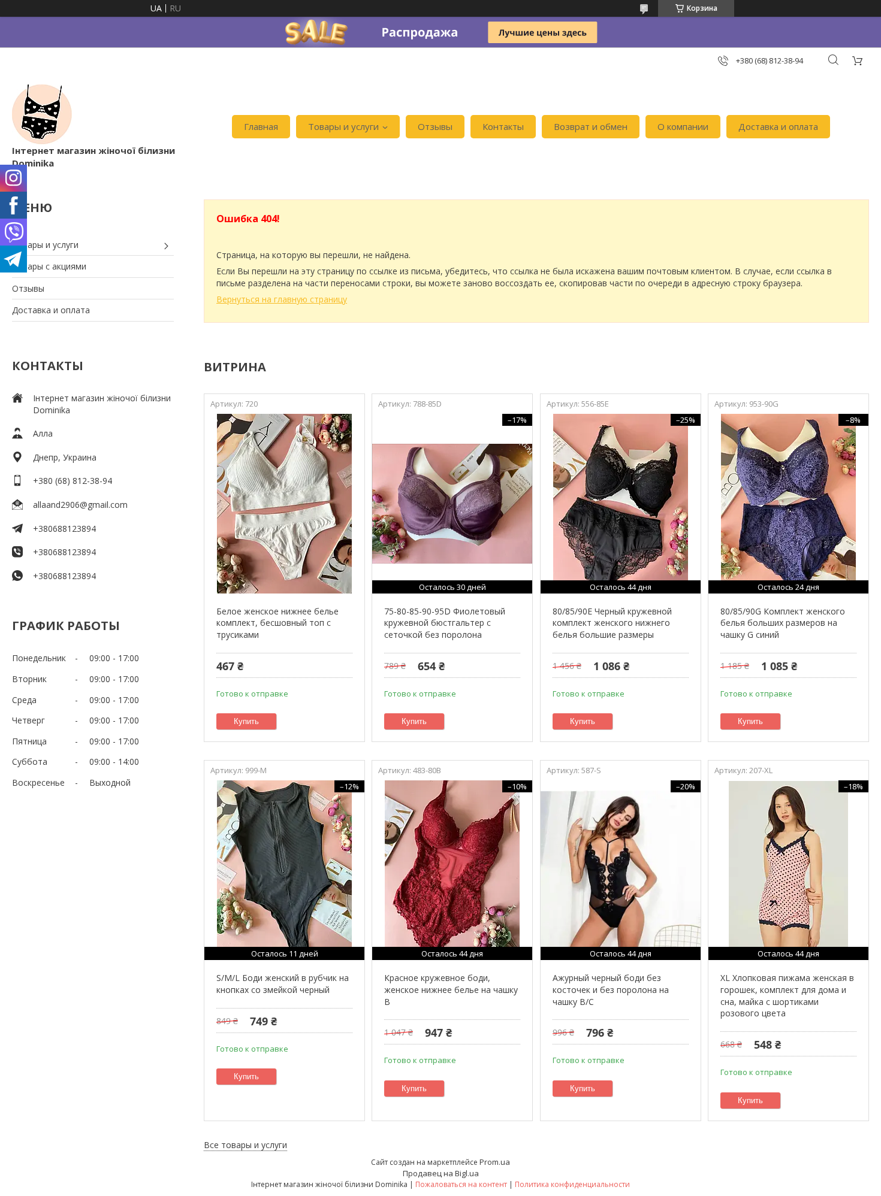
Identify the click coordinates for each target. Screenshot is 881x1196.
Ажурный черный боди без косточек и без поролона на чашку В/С (611, 989)
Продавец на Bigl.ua (441, 1173)
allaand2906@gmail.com (80, 504)
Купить (246, 721)
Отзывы (435, 126)
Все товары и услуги (245, 1144)
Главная (261, 126)
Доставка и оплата (778, 126)
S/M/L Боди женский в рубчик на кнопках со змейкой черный (282, 983)
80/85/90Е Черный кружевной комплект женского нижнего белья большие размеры (612, 622)
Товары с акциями (49, 266)
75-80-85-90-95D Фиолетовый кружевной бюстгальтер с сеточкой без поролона (444, 622)
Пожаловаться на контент (461, 1184)
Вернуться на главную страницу (281, 299)
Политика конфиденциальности (572, 1184)
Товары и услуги (343, 126)
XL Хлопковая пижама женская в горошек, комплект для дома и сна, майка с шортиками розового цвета (787, 995)
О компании (682, 126)
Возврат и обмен (590, 126)
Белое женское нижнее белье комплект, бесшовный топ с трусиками (277, 622)
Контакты (503, 126)
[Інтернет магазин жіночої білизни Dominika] (42, 114)
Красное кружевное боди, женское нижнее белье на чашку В (451, 989)
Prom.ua (494, 1161)
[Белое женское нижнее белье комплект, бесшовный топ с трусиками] (284, 504)
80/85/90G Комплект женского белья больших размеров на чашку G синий (782, 622)
